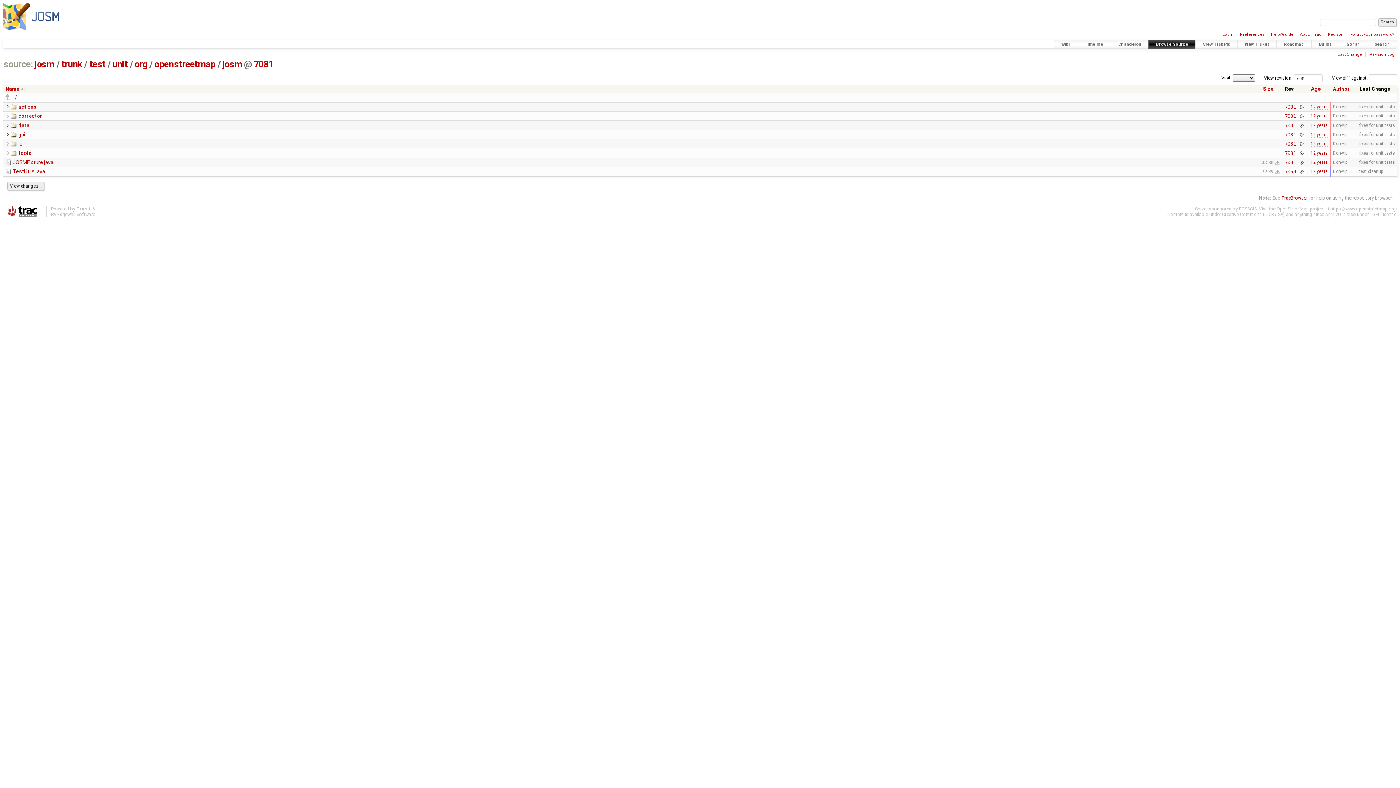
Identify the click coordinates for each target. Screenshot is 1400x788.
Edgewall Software (76, 214)
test (97, 64)
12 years (1319, 106)
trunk (71, 64)
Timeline (1094, 44)
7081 (263, 64)
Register (1336, 34)
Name (12, 89)
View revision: (1278, 78)
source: (18, 64)
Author (1341, 89)
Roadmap (1294, 44)
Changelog (1129, 44)
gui (21, 135)
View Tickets (1216, 44)
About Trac (1311, 34)
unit (120, 64)
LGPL (1375, 214)
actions (27, 107)
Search (1382, 44)
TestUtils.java (29, 171)
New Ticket (1257, 44)
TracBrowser (1294, 198)
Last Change (1350, 54)
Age (1316, 89)
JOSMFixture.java (33, 162)
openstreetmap (184, 64)
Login (1227, 34)
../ (15, 97)
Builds (1325, 44)
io (20, 144)
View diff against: (1350, 78)
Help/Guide (1282, 34)
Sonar (1353, 44)
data (24, 125)
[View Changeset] (1301, 107)
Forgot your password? (1372, 34)
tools (24, 153)
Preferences (1252, 34)
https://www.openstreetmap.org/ (1363, 209)
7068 (1290, 171)
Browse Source (1172, 44)
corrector (30, 116)
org (141, 64)
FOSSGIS (1248, 209)
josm (44, 64)
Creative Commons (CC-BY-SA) (1253, 214)
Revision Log (1382, 54)
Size (1268, 89)
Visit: (1226, 77)
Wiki (1065, 44)
